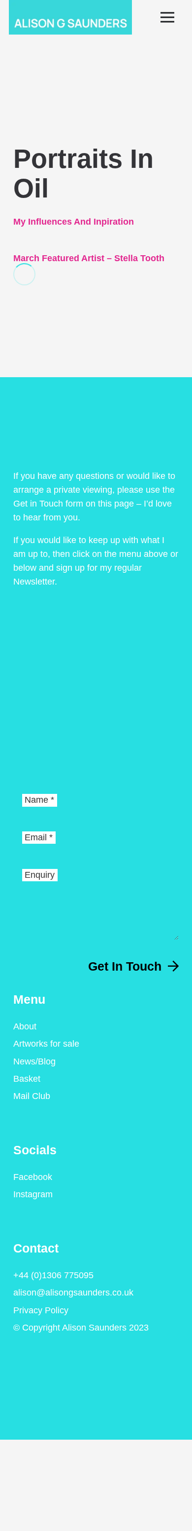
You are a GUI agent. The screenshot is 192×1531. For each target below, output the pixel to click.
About (24, 1026)
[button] (172, 17)
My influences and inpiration (73, 222)
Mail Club (31, 1096)
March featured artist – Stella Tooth (88, 258)
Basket (26, 1079)
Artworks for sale (46, 1044)
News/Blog (34, 1061)
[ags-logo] (70, 17)
